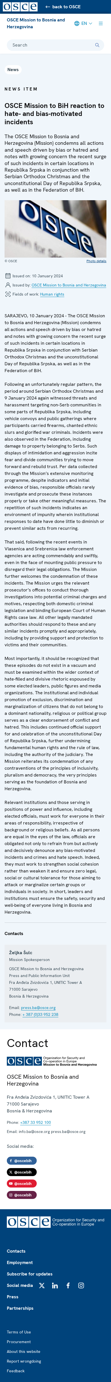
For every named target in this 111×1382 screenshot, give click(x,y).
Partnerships (20, 1308)
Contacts (16, 1251)
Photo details (96, 261)
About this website (23, 1351)
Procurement (19, 1341)
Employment (20, 1262)
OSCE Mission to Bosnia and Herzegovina (36, 23)
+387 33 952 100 (35, 1122)
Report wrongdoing (24, 1361)
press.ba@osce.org (38, 1007)
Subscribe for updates (30, 1274)
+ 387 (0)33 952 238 (40, 1014)
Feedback (15, 1370)
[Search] (97, 45)
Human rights (52, 294)
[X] (42, 1285)
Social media (20, 1285)
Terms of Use (19, 1332)
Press (12, 1297)
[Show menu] (100, 23)
